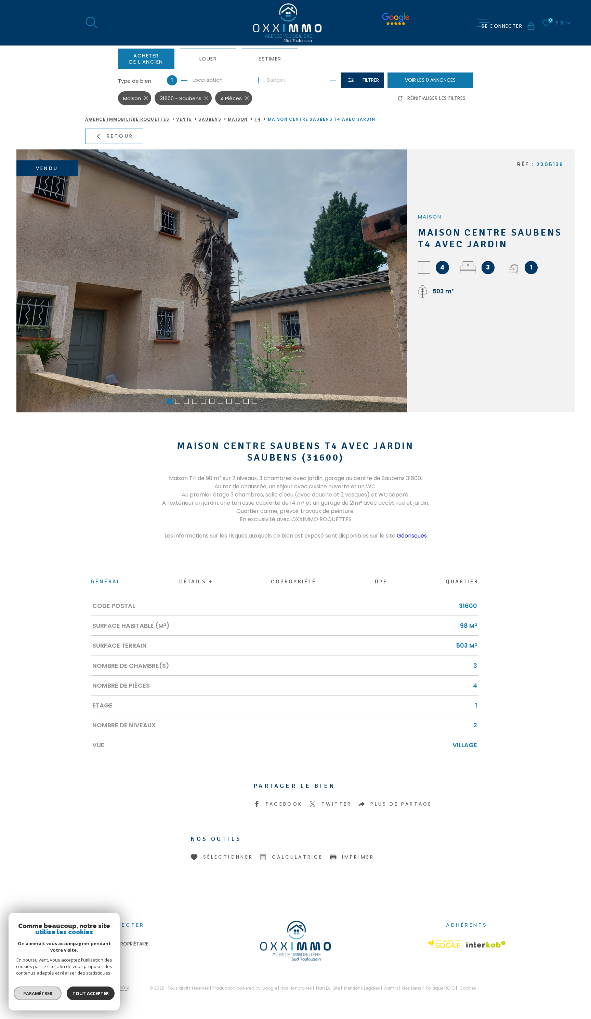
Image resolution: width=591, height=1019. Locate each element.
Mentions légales (362, 988)
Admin (391, 988)
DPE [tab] (381, 581)
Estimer (270, 58)
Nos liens (411, 988)
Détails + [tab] (196, 581)
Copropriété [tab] (293, 581)
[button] (169, 401)
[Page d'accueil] (287, 22)
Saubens (209, 119)
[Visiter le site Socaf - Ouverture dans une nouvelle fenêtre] (444, 944)
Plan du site (328, 988)
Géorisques (412, 536)
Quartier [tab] (462, 581)
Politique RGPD (440, 988)
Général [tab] (106, 581)
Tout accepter (91, 993)
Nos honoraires (296, 988)
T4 (257, 119)
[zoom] (211, 280)
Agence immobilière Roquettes (127, 119)
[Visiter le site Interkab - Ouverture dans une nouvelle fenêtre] (486, 944)
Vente (184, 119)
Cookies (467, 988)
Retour (120, 136)
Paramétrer (37, 993)
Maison (238, 119)
